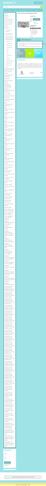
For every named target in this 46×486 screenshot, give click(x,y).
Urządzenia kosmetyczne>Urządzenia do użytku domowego (9, 262)
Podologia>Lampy (7, 207)
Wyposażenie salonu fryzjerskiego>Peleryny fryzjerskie (8, 410)
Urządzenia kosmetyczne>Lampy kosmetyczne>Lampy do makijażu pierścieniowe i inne (9, 234)
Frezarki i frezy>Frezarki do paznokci (9, 100)
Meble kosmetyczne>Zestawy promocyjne (8, 158)
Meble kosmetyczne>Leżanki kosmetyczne (8, 139)
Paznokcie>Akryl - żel (8, 165)
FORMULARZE (6, 78)
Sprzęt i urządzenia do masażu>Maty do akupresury (8, 218)
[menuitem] (41, 10)
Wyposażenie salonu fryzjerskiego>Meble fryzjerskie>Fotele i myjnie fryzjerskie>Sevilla (9, 376)
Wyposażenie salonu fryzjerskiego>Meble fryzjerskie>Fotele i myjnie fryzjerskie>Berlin (9, 301)
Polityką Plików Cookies (24, 483)
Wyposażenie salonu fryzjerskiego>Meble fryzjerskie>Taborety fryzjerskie (8, 395)
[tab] (18, 40)
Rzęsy (8, 53)
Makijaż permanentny (8, 19)
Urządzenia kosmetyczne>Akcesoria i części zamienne (9, 223)
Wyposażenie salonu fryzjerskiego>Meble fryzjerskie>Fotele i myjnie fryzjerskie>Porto (9, 357)
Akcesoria (6, 73)
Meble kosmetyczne (8, 71)
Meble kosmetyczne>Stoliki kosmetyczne (8, 149)
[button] (34, 31)
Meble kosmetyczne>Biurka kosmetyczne (8, 104)
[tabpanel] (30, 45)
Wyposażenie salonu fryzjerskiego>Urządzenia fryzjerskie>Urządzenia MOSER (9, 444)
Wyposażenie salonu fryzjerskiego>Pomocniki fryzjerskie (9, 420)
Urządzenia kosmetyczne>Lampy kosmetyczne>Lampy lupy (9, 240)
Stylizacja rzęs (8, 41)
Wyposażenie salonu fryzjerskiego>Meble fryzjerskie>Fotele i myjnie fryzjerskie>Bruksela (9, 307)
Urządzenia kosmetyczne (9, 68)
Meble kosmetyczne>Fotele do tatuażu (9, 117)
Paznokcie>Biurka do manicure (8, 168)
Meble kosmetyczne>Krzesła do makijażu (9, 126)
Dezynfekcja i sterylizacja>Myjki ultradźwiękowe (7, 85)
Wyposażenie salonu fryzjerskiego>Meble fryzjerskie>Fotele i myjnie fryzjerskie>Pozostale (9, 363)
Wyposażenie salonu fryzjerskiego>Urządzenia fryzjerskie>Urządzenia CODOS (9, 431)
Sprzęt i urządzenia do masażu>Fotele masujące (9, 210)
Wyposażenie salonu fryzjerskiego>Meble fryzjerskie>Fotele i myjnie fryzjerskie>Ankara (9, 295)
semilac (5, 13)
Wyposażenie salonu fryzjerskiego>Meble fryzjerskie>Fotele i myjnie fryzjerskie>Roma (9, 370)
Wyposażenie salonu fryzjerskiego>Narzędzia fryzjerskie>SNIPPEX (9, 400)
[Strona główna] (9, 2)
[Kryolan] (35, 28)
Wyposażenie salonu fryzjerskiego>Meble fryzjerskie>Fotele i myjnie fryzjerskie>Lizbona (9, 326)
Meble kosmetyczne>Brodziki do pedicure (9, 109)
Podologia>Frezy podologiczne (7, 201)
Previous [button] (19, 72)
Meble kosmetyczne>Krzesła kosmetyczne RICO (8, 134)
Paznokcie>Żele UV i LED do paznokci (9, 175)
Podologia (6, 17)
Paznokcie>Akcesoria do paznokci (9, 162)
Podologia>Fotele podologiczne (8, 194)
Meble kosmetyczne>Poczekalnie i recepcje (9, 144)
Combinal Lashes (9, 43)
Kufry (7, 66)
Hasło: (5, 457)
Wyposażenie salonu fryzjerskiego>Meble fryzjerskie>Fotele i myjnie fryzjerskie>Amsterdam (9, 288)
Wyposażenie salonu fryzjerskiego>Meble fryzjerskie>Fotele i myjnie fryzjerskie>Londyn (9, 332)
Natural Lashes (9, 45)
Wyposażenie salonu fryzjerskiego (8, 76)
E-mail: (5, 453)
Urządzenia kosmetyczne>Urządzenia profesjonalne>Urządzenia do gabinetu (9, 279)
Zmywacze (8, 59)
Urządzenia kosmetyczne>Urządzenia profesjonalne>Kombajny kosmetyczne (9, 272)
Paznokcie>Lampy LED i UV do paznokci (9, 178)
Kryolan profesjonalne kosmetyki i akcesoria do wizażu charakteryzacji (9, 38)
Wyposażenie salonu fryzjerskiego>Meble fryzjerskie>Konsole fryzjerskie (8, 388)
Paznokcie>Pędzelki (8, 184)
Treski (8, 57)
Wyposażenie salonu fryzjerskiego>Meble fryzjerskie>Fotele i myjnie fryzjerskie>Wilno (9, 382)
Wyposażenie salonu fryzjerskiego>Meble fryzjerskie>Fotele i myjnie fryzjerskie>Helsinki (9, 320)
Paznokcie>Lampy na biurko (8, 182)
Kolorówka (6, 28)
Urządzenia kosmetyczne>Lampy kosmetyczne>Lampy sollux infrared (8, 251)
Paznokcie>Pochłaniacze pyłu (9, 187)
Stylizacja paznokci (8, 23)
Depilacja (6, 26)
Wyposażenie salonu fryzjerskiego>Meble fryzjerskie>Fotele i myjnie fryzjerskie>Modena (9, 345)
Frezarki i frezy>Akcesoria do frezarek (9, 96)
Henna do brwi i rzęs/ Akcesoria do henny (9, 34)
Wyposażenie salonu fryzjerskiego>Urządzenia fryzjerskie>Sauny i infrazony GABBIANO (9, 425)
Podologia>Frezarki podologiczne (8, 198)
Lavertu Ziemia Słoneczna (10, 61)
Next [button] (40, 72)
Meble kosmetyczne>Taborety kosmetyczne (8, 153)
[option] (27, 73)
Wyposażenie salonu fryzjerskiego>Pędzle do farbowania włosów (9, 405)
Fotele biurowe (7, 93)
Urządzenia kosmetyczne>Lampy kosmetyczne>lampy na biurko (8, 245)
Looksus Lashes (9, 47)
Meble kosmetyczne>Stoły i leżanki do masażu (9, 130)
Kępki (8, 49)
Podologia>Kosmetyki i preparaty (8, 205)
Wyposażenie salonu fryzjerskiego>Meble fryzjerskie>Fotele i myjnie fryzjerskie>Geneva (9, 313)
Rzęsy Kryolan (9, 55)
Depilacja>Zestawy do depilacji (8, 81)
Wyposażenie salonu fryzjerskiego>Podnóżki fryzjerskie (9, 415)
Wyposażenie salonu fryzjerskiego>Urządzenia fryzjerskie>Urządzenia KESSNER (9, 438)
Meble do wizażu (8, 64)
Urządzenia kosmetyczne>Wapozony (9, 284)
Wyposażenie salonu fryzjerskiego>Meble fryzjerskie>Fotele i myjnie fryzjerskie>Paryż (9, 351)
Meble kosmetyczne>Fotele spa (9, 121)
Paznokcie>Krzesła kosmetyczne (8, 171)
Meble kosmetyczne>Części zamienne (9, 113)
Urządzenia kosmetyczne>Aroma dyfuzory (8, 227)
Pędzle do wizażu (9, 63)
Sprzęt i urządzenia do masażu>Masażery (8, 213)
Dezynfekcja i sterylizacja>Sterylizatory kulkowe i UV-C (9, 90)
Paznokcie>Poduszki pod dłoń (9, 191)
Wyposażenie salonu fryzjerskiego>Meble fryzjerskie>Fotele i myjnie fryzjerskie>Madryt (9, 338)
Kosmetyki (6, 15)
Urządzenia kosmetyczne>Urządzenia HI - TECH (9, 267)
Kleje (7, 51)
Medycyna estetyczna (8, 21)
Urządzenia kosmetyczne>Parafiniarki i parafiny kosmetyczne (9, 257)
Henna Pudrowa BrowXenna (8, 31)
